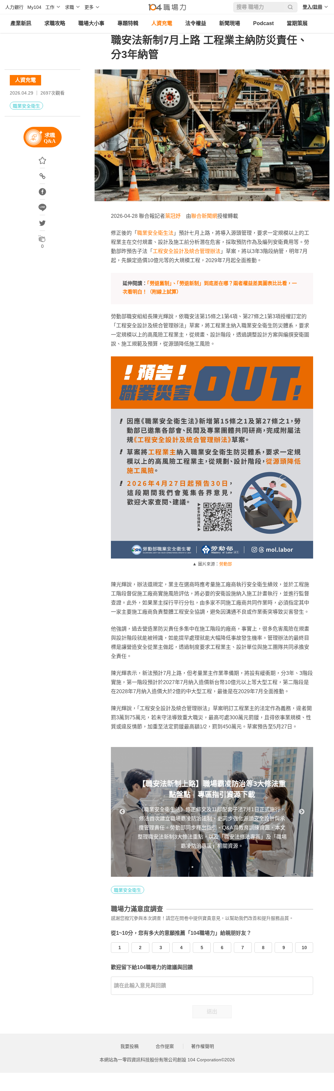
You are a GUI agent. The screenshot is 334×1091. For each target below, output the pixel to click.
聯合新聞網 (204, 216)
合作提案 (165, 1046)
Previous (122, 812)
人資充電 (161, 23)
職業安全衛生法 (155, 233)
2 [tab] (202, 867)
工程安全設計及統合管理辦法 (186, 251)
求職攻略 (54, 23)
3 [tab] (212, 867)
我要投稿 (129, 1046)
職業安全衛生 (26, 106)
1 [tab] (192, 867)
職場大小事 (91, 23)
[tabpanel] (212, 812)
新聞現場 (229, 23)
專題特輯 (127, 23)
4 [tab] (222, 867)
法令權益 (195, 23)
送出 (212, 1011)
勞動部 (225, 563)
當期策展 (297, 23)
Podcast (263, 23)
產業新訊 (20, 23)
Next (301, 812)
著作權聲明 (202, 1046)
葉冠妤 (173, 216)
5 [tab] (231, 867)
